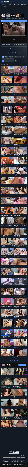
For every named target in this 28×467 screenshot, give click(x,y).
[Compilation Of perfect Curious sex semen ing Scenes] (20, 90)
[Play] (14, 29)
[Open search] (23, 2)
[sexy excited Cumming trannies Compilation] (7, 262)
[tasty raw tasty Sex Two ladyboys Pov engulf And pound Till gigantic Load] (20, 222)
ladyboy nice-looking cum (18, 114)
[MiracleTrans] (7, 373)
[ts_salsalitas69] (7, 90)
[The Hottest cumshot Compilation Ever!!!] (7, 100)
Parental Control (5, 462)
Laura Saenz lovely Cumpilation (6, 225)
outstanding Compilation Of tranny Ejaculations (6, 356)
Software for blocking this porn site (9, 457)
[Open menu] (26, 2)
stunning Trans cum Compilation (19, 336)
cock (23, 56)
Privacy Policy (13, 461)
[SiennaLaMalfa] (7, 383)
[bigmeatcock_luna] (7, 424)
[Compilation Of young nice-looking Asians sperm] (7, 181)
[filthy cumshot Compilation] (7, 171)
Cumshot (12, 60)
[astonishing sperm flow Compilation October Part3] (7, 252)
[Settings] (25, 24)
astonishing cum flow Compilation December (6, 316)
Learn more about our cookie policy (18, 455)
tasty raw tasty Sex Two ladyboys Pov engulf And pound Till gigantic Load (19, 225)
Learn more (16, 465)
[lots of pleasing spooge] (7, 80)
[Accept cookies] (26, 465)
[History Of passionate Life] (20, 242)
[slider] (14, 35)
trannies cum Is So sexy (18, 134)
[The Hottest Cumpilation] (7, 70)
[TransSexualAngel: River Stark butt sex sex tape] (7, 151)
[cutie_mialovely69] (7, 404)
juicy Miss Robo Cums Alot (5, 336)
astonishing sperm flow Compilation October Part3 (6, 255)
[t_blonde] (7, 141)
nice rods (16, 144)
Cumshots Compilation (5, 235)
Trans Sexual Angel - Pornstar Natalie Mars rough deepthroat (19, 205)
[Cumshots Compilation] (7, 232)
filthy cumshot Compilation (6, 174)
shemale (6, 56)
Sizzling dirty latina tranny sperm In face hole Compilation (19, 356)
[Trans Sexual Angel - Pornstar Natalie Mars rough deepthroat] (20, 202)
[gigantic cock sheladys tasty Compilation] (20, 80)
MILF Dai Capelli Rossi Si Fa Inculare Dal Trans (6, 215)
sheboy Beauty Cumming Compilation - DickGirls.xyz (19, 286)
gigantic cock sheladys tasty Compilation (19, 83)
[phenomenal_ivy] (20, 343)
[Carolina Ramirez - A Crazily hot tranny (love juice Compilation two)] (7, 303)
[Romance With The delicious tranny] (7, 161)
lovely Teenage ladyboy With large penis (6, 205)
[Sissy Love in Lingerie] (7, 131)
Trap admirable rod (4, 286)
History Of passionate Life (19, 245)
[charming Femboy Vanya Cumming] (20, 303)
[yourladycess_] (20, 191)
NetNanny (19, 457)
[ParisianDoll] (7, 293)
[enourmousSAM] (20, 212)
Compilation (7, 60)
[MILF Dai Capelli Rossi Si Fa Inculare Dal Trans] (7, 212)
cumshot (11, 56)
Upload (18, 461)
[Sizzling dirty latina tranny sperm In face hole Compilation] (20, 353)
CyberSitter (23, 457)
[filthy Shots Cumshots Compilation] (20, 151)
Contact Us (13, 460)
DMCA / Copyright (6, 460)
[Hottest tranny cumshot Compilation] (20, 181)
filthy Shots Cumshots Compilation (19, 154)
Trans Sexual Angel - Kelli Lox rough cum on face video (6, 346)
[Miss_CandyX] (20, 404)
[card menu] (13, 74)
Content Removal (20, 460)
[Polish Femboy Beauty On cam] (20, 293)
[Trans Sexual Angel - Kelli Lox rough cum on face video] (7, 343)
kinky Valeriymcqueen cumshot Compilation (6, 326)
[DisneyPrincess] (7, 393)
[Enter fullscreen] (25, 34)
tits (20, 56)
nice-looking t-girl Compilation (19, 73)
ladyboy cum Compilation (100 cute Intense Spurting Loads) (6, 114)
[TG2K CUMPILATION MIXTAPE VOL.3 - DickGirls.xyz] (20, 323)
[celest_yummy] (20, 424)
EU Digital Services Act (13, 462)
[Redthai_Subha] (7, 414)
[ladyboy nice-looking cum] (20, 111)
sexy (3, 58)
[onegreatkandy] (20, 383)
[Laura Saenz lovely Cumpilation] (7, 222)
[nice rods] (20, 141)
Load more (14, 360)
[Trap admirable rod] (7, 282)
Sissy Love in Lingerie (5, 134)
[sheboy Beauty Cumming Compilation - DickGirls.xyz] (20, 282)
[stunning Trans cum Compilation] (20, 333)
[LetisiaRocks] (20, 414)
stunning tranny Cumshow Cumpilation (19, 174)
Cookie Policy (7, 461)
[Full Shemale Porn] (5, 2)
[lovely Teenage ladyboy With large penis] (7, 202)
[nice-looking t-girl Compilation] (20, 70)
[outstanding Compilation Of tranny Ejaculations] (7, 353)
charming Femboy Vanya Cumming (19, 306)
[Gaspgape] (20, 393)
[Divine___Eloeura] (7, 121)
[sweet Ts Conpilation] (20, 100)
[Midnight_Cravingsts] (7, 272)
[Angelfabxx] (7, 242)
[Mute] (3, 23)
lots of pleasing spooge (5, 83)
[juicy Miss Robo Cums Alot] (7, 333)
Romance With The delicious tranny (6, 164)
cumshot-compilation (9, 58)
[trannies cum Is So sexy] (20, 131)
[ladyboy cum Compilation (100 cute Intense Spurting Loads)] (7, 111)
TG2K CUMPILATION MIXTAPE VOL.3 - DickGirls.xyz (19, 326)
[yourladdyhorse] (20, 161)
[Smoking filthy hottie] (20, 252)
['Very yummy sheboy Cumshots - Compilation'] (20, 121)
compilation (16, 56)
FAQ (22, 461)
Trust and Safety (22, 462)
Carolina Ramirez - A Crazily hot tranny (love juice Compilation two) (6, 306)
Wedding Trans (17, 235)
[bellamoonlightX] (20, 373)
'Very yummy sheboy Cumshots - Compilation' (19, 124)
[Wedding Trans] (20, 232)
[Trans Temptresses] (7, 191)
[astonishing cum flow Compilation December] (7, 313)
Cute (16, 60)
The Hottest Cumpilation (5, 73)
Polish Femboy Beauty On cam (19, 296)
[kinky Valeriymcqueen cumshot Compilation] (7, 323)
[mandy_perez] (20, 313)
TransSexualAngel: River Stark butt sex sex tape (6, 154)
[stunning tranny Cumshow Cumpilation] (20, 171)
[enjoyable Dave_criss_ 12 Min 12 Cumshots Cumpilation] (20, 272)
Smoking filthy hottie (18, 255)
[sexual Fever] (20, 262)
